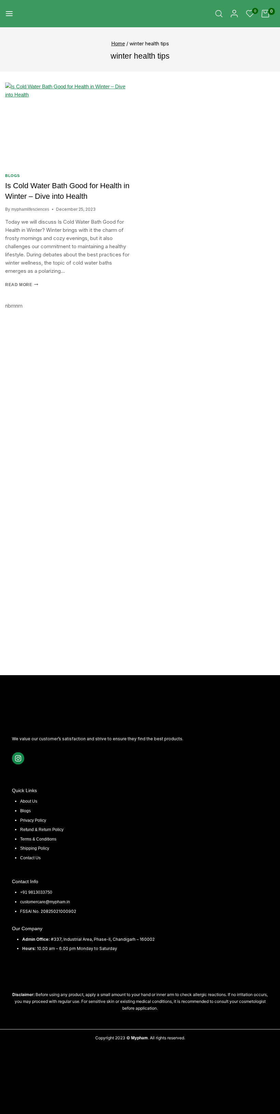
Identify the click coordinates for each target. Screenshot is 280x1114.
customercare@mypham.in (45, 902)
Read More (21, 284)
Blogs (12, 176)
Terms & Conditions (38, 839)
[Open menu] (9, 14)
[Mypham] (32, 13)
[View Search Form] (219, 13)
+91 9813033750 (36, 892)
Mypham (139, 1038)
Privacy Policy (33, 820)
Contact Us (30, 858)
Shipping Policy (34, 848)
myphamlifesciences (30, 209)
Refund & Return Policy (42, 829)
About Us (28, 801)
